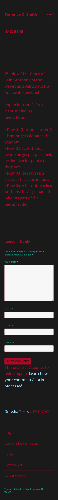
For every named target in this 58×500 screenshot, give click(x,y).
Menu (49, 14)
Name (8, 309)
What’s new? (16, 476)
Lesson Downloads (21, 443)
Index (9, 454)
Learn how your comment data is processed (26, 379)
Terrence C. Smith (20, 14)
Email (8, 325)
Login (9, 432)
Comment (11, 262)
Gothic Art (13, 465)
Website (9, 342)
